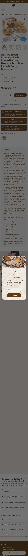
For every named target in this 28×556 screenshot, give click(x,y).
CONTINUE (14, 295)
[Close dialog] (24, 258)
